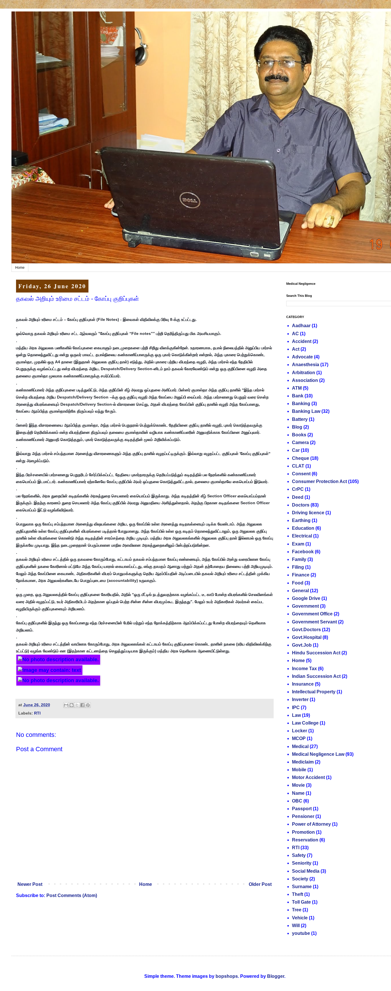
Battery (300, 419)
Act (295, 349)
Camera (300, 442)
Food (297, 582)
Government (305, 606)
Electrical (302, 535)
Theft (297, 894)
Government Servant (314, 621)
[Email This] (66, 705)
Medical (300, 746)
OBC (297, 800)
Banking (301, 403)
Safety (299, 855)
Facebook (303, 551)
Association (305, 380)
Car (296, 450)
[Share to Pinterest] (88, 705)
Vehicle (300, 917)
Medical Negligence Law (318, 754)
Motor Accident (308, 777)
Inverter (300, 699)
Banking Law (306, 411)
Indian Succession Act (316, 676)
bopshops (227, 976)
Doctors (300, 505)
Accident (301, 341)
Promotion (303, 832)
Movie (298, 785)
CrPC (298, 489)
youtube (301, 933)
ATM (297, 388)
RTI (37, 713)
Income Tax (304, 668)
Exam (298, 543)
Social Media (305, 871)
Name (298, 793)
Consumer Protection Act (319, 481)
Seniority (301, 863)
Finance (300, 574)
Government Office (312, 613)
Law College (305, 723)
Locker (299, 730)
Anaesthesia (305, 364)
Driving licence (308, 512)
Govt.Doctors (306, 629)
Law (296, 715)
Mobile (299, 769)
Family (299, 559)
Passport (302, 808)
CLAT (298, 466)
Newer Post (29, 884)
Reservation (305, 839)
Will (296, 925)
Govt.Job (302, 645)
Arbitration (303, 372)
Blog (297, 427)
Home (20, 268)
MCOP (299, 738)
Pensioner (303, 816)
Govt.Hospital (306, 637)
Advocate (302, 356)
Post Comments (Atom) (71, 895)
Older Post (260, 884)
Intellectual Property (313, 691)
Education (303, 528)
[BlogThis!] (71, 705)
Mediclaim (303, 762)
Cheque (300, 458)
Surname (302, 886)
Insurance (303, 684)
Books (299, 434)
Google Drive (306, 598)
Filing (298, 567)
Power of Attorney (311, 824)
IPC (296, 707)
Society (300, 878)
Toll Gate (301, 902)
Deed (297, 497)
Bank (297, 395)
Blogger (275, 976)
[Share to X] (77, 705)
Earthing (301, 520)
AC (295, 333)
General (300, 590)
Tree (296, 909)
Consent (301, 473)
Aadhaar (301, 325)
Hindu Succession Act (316, 652)
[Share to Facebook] (82, 705)
